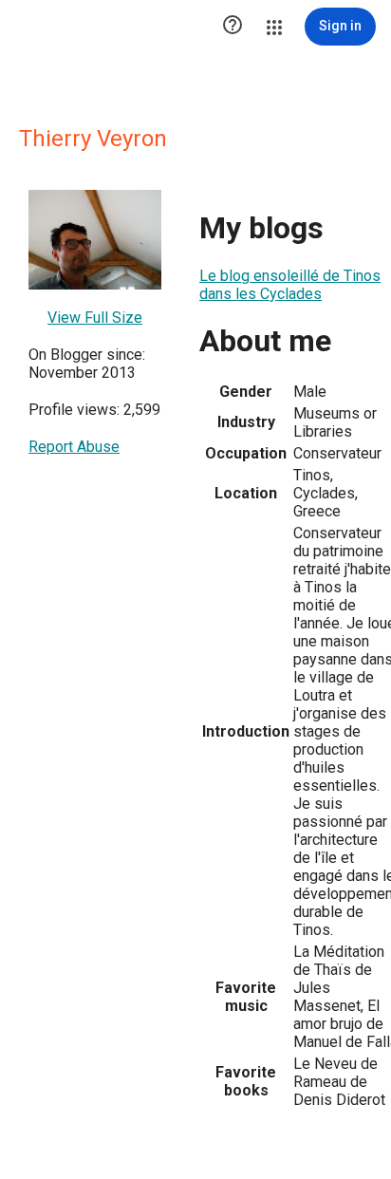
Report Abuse (74, 447)
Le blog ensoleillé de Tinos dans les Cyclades (290, 285)
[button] (232, 26)
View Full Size (94, 318)
